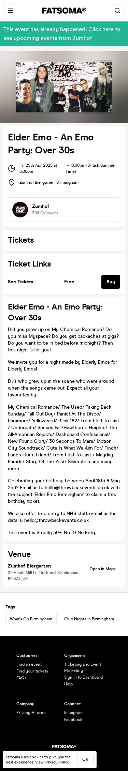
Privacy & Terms (31, 712)
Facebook (73, 719)
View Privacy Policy (52, 762)
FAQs (21, 678)
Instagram (73, 712)
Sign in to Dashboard (83, 677)
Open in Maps (102, 568)
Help (68, 684)
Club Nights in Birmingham (89, 619)
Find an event (29, 664)
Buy (110, 282)
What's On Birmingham (31, 619)
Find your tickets (32, 671)
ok (85, 759)
